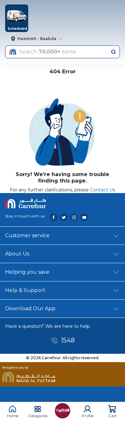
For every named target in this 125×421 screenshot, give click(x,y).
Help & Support (25, 290)
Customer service (27, 235)
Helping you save (27, 272)
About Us (17, 254)
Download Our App (30, 308)
